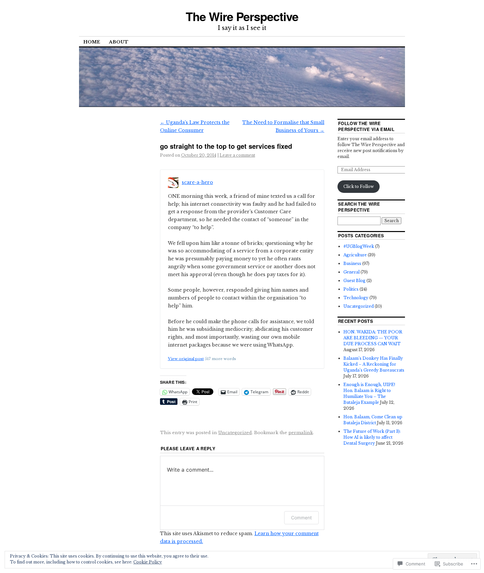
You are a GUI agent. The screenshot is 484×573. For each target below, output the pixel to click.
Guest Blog (354, 280)
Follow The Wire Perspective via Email (366, 126)
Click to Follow (358, 186)
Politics (351, 289)
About (118, 42)
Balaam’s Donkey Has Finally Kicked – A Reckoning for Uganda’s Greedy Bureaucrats (373, 364)
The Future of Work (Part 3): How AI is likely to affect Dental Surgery (372, 437)
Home (91, 42)
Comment (301, 517)
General (351, 272)
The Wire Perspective (242, 16)
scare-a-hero (197, 182)
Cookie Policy (147, 562)
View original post (186, 358)
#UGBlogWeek (358, 246)
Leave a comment (237, 155)
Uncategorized (235, 432)
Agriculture (355, 254)
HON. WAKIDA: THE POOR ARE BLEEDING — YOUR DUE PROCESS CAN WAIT (372, 337)
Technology (355, 297)
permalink (300, 432)
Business (352, 263)
